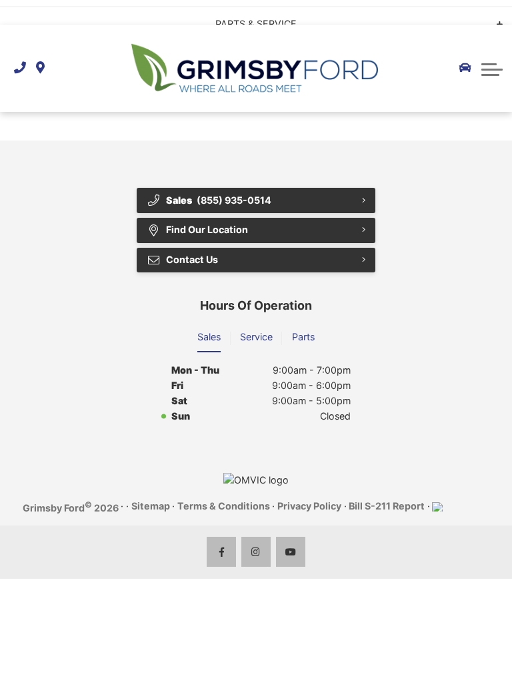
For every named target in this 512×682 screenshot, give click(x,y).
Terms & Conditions (223, 506)
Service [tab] (256, 336)
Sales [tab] (209, 336)
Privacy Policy (309, 506)
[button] (492, 68)
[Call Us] (20, 68)
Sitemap (150, 506)
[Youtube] (291, 552)
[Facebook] (222, 552)
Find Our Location (207, 229)
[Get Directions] (40, 68)
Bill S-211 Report (387, 506)
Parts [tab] (303, 336)
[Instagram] (256, 552)
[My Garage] (465, 68)
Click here (239, 11)
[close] (490, 11)
